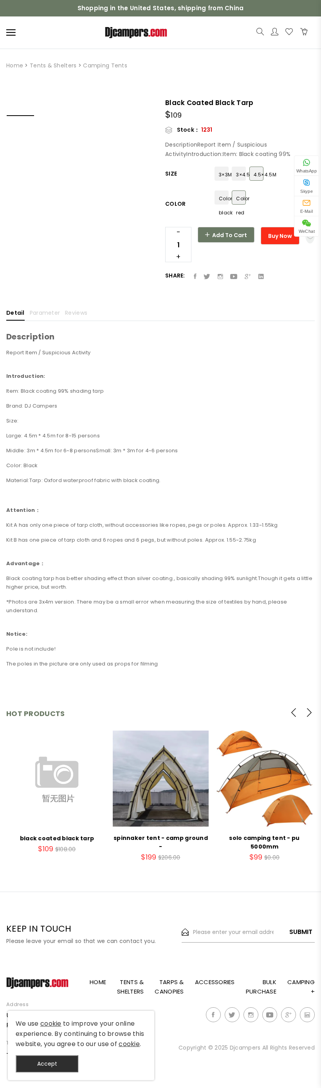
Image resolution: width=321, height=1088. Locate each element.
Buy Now (280, 236)
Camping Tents (105, 65)
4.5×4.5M (258, 174)
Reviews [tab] (76, 313)
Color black (224, 200)
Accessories (215, 982)
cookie (50, 1023)
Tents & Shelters (53, 65)
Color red (241, 200)
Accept (47, 1064)
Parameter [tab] (45, 313)
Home (14, 65)
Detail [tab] (15, 313)
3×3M (224, 174)
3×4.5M (241, 174)
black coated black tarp (57, 838)
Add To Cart (229, 235)
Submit (300, 932)
